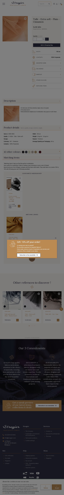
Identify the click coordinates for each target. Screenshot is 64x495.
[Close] (55, 238)
